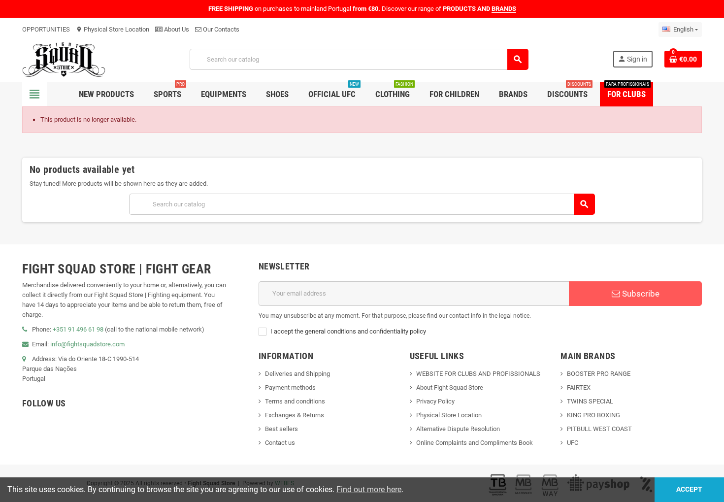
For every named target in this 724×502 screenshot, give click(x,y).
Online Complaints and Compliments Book (474, 442)
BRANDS (504, 8)
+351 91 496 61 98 (78, 329)
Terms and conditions (295, 401)
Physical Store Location (112, 29)
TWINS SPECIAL (590, 401)
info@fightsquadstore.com (87, 344)
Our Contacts (220, 29)
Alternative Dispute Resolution (458, 429)
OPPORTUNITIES (46, 29)
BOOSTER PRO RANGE (598, 373)
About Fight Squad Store (449, 387)
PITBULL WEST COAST (599, 429)
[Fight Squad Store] (63, 59)
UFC (572, 442)
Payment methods (290, 387)
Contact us (280, 442)
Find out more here (368, 489)
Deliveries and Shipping (297, 373)
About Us (176, 29)
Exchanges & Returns (294, 415)
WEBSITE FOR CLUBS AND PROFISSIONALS (478, 373)
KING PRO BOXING (593, 415)
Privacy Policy (435, 401)
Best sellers (281, 429)
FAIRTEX (579, 387)
